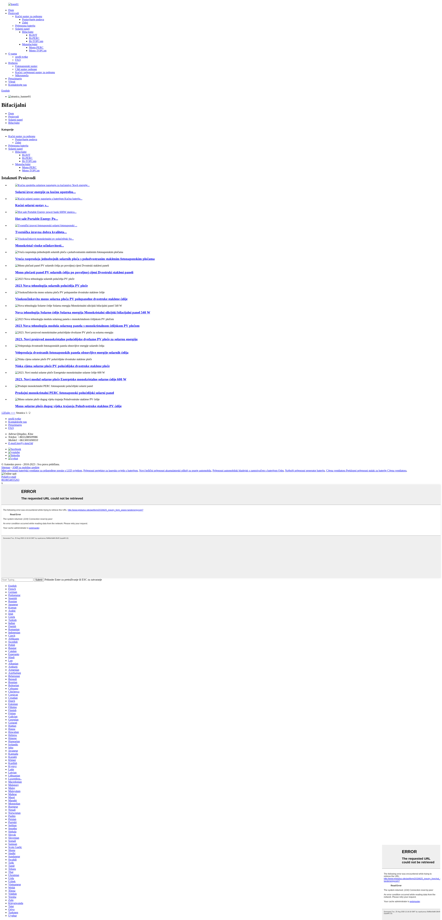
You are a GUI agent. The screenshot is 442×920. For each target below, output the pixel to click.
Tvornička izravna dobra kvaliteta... (41, 232)
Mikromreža (21, 75)
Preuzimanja (15, 78)
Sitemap (5, 467)
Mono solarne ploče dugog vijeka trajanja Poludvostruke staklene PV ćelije (68, 406)
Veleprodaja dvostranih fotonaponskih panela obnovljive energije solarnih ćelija (71, 352)
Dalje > (8, 412)
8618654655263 (10, 479)
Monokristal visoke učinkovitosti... (39, 245)
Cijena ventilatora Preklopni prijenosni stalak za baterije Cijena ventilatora (366, 470)
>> (13, 412)
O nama (12, 53)
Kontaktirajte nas (17, 84)
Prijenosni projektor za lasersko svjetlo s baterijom (110, 470)
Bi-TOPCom (36, 41)
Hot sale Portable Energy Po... (36, 219)
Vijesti (11, 81)
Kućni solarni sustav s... (32, 205)
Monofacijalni (29, 44)
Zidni (25, 22)
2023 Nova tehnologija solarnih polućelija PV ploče (51, 285)
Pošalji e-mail (8, 476)
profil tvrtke (21, 56)
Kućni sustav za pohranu (28, 16)
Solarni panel (22, 28)
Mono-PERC (36, 47)
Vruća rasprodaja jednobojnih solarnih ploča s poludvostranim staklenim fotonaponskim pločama (85, 259)
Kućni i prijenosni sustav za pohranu (35, 72)
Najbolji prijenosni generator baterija (305, 470)
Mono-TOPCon (37, 50)
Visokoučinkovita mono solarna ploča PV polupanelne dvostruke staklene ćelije (71, 299)
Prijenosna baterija (25, 25)
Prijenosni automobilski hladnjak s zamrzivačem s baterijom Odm (248, 470)
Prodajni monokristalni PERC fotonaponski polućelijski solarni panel (64, 393)
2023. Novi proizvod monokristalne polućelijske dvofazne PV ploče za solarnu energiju (76, 339)
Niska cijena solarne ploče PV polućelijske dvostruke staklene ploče (62, 366)
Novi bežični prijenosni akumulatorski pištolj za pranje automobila (175, 470)
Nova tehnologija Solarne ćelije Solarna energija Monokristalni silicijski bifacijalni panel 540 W (82, 312)
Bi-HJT (33, 35)
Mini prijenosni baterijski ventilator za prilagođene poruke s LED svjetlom (41, 470)
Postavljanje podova (33, 19)
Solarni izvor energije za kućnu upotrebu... (45, 192)
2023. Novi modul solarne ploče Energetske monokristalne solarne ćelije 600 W (70, 379)
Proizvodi (13, 13)
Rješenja (13, 63)
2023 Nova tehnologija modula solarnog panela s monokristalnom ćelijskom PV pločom (77, 326)
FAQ (18, 59)
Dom (11, 10)
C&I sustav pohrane (26, 69)
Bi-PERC (34, 38)
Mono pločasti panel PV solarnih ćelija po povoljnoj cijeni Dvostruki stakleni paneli (74, 272)
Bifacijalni (27, 31)
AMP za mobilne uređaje (25, 467)
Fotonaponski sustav (26, 66)
